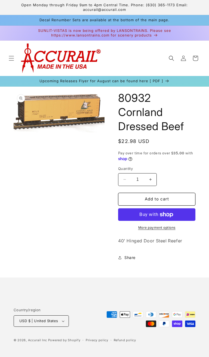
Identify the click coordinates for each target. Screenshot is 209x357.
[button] (11, 58)
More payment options (157, 227)
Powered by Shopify (64, 340)
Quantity (125, 168)
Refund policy (125, 340)
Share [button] (130, 257)
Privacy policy (97, 340)
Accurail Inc (37, 340)
